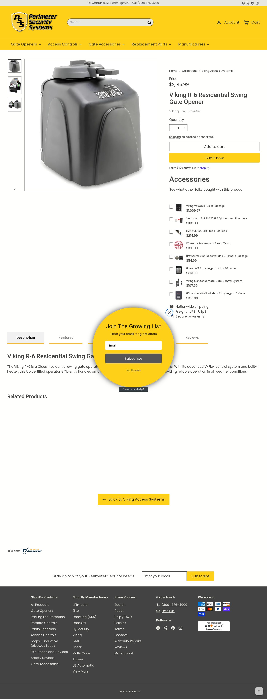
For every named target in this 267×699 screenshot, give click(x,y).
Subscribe (133, 358)
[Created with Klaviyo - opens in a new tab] (133, 389)
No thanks (133, 370)
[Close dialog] (169, 312)
